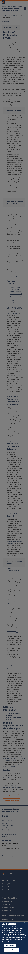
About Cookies (10, 945)
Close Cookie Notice (11, 950)
